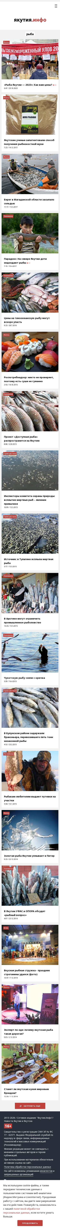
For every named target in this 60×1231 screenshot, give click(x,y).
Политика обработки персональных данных (27, 1166)
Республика (8, 754)
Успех (6, 928)
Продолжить (30, 1223)
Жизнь (6, 42)
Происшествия (10, 453)
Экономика (8, 216)
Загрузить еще (31, 1106)
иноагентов (46, 1170)
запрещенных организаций (18, 1174)
